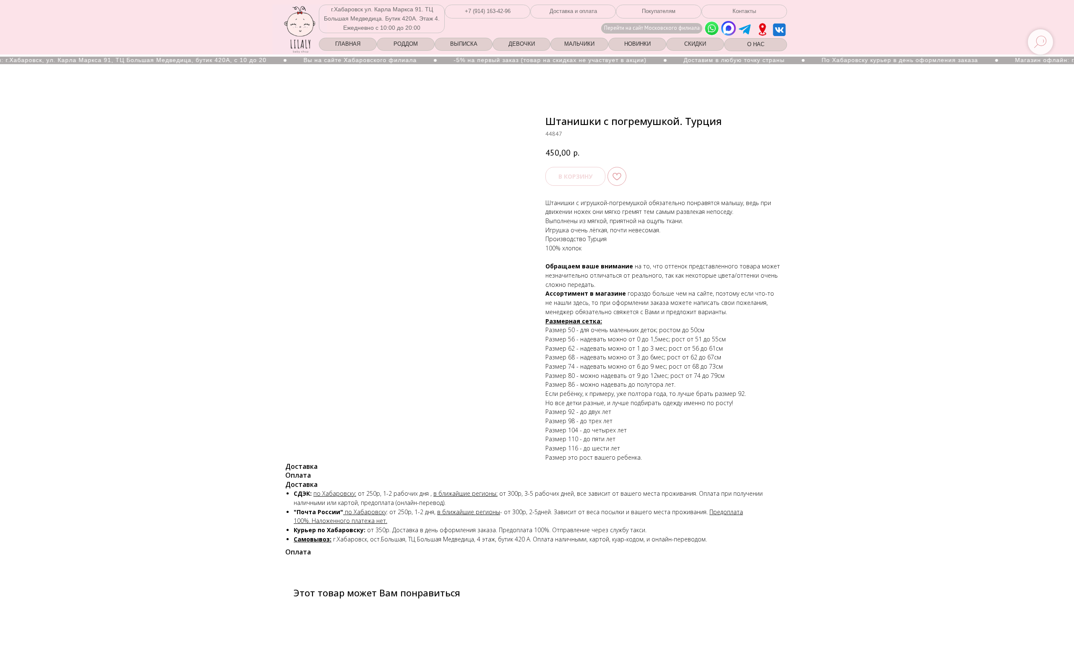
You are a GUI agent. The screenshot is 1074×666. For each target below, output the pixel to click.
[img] (762, 29)
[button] (487, 11)
